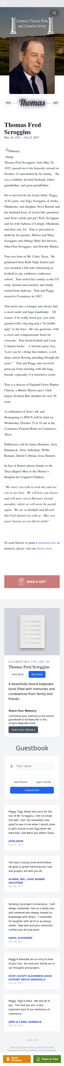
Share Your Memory (23, 729)
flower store (44, 548)
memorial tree (47, 542)
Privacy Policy (22, 1050)
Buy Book (37, 674)
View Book (17, 674)
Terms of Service (41, 1050)
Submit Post (32, 790)
